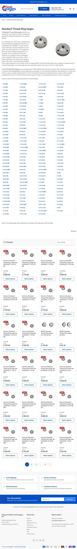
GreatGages (10, 546)
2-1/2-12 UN (60, 195)
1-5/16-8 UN (41, 201)
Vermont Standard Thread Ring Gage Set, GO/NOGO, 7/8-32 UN (48, 368)
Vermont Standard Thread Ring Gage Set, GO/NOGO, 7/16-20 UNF (10, 404)
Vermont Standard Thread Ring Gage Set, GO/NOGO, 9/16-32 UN (48, 404)
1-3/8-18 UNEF (61, 100)
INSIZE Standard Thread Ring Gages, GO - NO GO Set (47, 333)
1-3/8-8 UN (60, 90)
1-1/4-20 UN (41, 195)
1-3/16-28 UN (41, 176)
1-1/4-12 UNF (41, 185)
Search (44, 9)
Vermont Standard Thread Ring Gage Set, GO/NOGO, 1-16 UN (29, 368)
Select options (10, 279)
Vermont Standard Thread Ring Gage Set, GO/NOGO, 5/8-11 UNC (29, 404)
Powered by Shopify (20, 546)
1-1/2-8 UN (60, 134)
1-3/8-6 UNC (60, 87)
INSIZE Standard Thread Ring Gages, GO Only (66, 333)
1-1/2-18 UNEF (61, 144)
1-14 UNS (40, 103)
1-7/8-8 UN (60, 166)
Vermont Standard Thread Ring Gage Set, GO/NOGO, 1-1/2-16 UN (48, 298)
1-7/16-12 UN (60, 115)
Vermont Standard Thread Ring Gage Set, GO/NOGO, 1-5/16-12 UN (10, 334)
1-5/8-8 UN (60, 153)
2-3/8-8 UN (60, 188)
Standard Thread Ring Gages (15, 20)
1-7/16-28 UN (60, 128)
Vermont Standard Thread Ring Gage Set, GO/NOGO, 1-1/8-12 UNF (10, 369)
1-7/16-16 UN (60, 119)
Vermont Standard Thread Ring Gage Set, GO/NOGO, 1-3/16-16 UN (29, 263)
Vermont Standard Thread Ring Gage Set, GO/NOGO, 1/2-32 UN (67, 404)
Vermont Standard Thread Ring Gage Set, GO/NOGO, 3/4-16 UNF (67, 369)
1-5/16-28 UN (60, 84)
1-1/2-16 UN (60, 141)
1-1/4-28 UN (41, 198)
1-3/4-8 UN (60, 160)
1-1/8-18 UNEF (42, 150)
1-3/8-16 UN (60, 96)
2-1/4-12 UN (60, 185)
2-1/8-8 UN (60, 179)
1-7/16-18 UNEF (61, 122)
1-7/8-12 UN (60, 169)
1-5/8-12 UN (60, 157)
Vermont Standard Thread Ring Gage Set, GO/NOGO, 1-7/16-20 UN (67, 298)
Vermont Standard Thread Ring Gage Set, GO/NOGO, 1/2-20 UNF (10, 440)
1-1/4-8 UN (41, 182)
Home (3, 20)
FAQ (28, 531)
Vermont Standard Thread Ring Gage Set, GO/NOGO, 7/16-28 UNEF (29, 440)
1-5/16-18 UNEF (42, 211)
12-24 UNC (5, 138)
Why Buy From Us (32, 523)
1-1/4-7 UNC (41, 179)
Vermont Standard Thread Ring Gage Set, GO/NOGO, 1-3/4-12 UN (10, 263)
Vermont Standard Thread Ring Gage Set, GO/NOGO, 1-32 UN (48, 262)
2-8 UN (58, 172)
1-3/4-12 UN (60, 163)
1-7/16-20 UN (60, 125)
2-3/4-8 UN (60, 201)
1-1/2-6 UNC (60, 131)
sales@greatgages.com (57, 9)
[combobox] (34, 9)
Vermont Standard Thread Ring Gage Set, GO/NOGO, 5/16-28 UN (48, 440)
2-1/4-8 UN (60, 182)
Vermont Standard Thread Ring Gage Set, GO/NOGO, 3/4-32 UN (10, 298)
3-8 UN (58, 207)
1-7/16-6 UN (60, 109)
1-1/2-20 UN (60, 147)
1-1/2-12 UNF (60, 138)
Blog (28, 529)
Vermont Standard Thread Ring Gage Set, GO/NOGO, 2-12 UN (29, 298)
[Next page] (50, 464)
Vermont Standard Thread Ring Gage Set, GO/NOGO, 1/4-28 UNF (67, 440)
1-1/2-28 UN (60, 150)
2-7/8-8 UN (60, 204)
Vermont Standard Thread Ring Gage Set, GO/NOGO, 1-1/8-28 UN (29, 334)
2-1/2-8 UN (60, 192)
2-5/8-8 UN (60, 198)
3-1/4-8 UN (60, 211)
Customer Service (32, 527)
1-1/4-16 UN (41, 188)
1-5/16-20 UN (41, 214)
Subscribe (69, 499)
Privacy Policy (31, 534)
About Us (29, 520)
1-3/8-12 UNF (60, 93)
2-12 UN (59, 176)
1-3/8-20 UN (60, 103)
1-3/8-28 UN (60, 106)
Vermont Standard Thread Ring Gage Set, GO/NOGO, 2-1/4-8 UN (67, 262)
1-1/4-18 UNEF (42, 192)
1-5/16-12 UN (41, 204)
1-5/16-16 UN (41, 207)
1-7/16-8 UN (60, 112)
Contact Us (30, 525)
